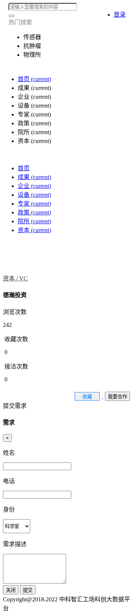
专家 (34, 203)
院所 (34, 221)
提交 (28, 590)
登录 (120, 14)
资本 (34, 230)
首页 (34, 79)
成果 (34, 177)
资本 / (11, 278)
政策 (34, 212)
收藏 (87, 396)
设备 (34, 195)
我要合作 (117, 396)
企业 (34, 186)
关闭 (11, 590)
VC (23, 278)
